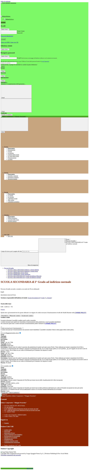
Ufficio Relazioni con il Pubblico (13, 434)
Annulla (3, 115)
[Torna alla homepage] (44, 116)
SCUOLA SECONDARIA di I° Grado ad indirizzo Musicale (24, 276)
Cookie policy (8, 430)
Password (19, 33)
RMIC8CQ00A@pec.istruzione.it (23, 410)
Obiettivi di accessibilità (10, 437)
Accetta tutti (27, 315)
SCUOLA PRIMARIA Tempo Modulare (19, 274)
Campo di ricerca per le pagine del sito (11, 251)
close (2, 132)
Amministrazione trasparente (12, 442)
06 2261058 (10, 407)
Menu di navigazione (32, 265)
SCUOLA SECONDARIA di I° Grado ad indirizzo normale (24, 277)
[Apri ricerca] (74, 124)
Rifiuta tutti (15, 315)
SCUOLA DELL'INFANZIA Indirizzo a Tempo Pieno (23, 271)
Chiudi (3, 71)
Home (67, 239)
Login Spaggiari (45, 61)
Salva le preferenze (14, 392)
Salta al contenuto (5, 1)
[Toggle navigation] (14, 124)
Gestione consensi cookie (11, 441)
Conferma (9, 115)
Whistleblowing (8, 439)
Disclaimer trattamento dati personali (11, 455)
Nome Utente (21, 31)
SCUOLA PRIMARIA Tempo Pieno (18, 273)
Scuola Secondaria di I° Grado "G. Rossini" (40, 298)
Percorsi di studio (70, 241)
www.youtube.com (6, 366)
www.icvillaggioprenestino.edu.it (10, 333)
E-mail (19, 58)
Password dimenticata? (7, 36)
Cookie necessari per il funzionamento (11, 328)
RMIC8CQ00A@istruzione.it (23, 409)
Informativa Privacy (9, 433)
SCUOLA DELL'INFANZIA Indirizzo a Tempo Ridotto (23, 269)
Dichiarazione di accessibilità (12, 436)
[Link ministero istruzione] (8, 3)
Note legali (7, 431)
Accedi (3, 22)
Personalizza (4, 315)
